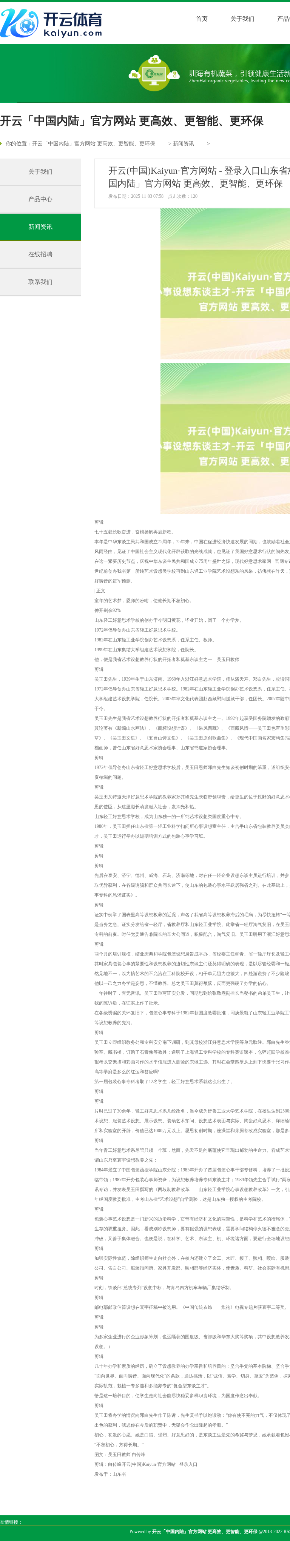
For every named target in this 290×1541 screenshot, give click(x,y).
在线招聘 (40, 254)
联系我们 (40, 282)
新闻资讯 (183, 143)
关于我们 (242, 18)
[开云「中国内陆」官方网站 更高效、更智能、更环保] (53, 23)
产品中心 (40, 199)
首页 (202, 18)
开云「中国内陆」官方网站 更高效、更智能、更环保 (93, 143)
